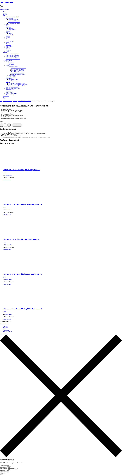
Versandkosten (8, 175)
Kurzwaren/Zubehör (7, 101)
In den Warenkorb (17, 125)
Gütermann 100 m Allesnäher (24, 101)
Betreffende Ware (4, 470)
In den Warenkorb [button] (7, 180)
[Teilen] (3, 473)
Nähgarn (15, 101)
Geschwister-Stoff (6, 2)
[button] (62, 15)
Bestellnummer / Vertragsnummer (7, 468)
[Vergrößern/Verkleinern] (0, 473)
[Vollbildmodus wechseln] (2, 473)
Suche (1, 5)
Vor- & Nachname (4, 465)
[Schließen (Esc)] (4, 473)
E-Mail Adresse (3, 467)
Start (1, 101)
